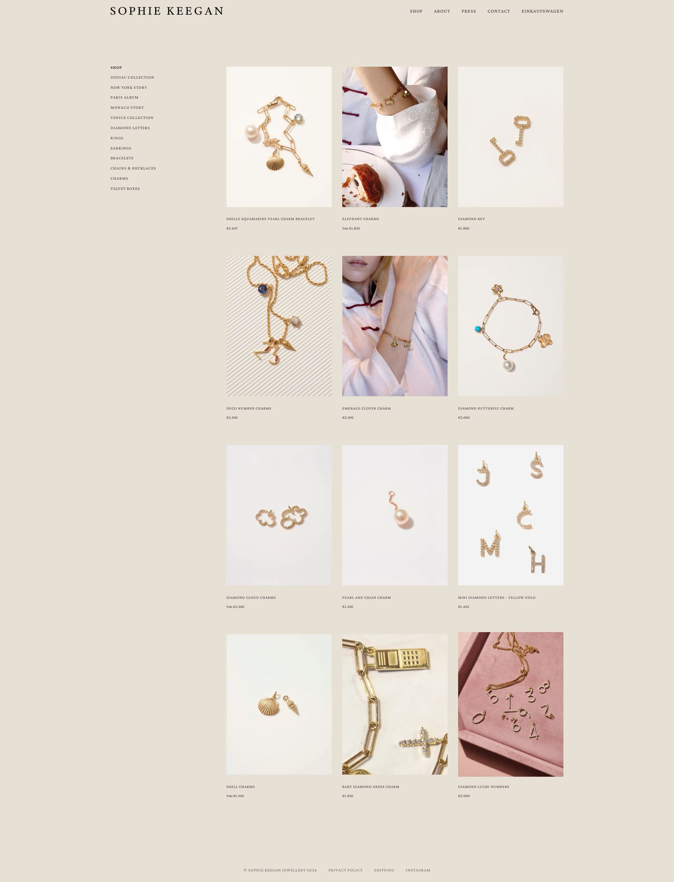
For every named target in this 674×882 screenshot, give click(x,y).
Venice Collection (132, 117)
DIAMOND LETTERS (130, 127)
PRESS (469, 11)
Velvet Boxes (125, 188)
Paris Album (125, 97)
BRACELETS (122, 157)
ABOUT (442, 11)
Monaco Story (127, 107)
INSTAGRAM (418, 870)
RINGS (117, 137)
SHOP (416, 11)
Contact (499, 11)
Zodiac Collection (132, 77)
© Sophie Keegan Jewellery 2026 (280, 870)
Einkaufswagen (542, 11)
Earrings (121, 148)
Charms (119, 178)
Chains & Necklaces (133, 168)
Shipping (384, 870)
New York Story (129, 87)
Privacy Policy (346, 870)
